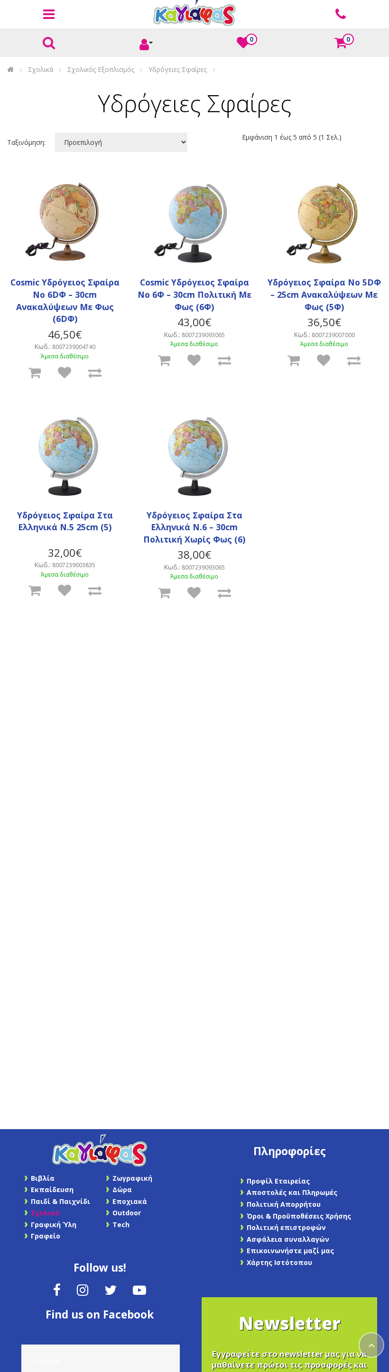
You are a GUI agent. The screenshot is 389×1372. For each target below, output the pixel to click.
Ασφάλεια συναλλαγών (288, 1239)
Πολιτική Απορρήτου (284, 1204)
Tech (121, 1224)
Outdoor (126, 1212)
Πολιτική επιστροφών (286, 1227)
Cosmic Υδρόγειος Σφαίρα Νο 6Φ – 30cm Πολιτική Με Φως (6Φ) (194, 294)
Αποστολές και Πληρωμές (292, 1192)
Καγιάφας (45, 1360)
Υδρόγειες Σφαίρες (177, 69)
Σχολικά (40, 69)
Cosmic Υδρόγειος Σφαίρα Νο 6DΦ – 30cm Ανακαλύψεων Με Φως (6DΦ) (65, 300)
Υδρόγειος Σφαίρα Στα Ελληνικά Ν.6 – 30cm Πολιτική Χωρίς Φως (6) (194, 527)
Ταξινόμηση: (26, 142)
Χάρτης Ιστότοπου (279, 1262)
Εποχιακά (129, 1201)
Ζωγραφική (132, 1178)
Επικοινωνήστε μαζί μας (290, 1250)
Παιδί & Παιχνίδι (60, 1201)
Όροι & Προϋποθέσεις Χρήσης (299, 1216)
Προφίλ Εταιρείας (278, 1180)
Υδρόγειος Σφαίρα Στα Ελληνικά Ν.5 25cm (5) (65, 521)
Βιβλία (43, 1178)
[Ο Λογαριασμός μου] (146, 43)
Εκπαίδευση (52, 1189)
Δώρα (122, 1189)
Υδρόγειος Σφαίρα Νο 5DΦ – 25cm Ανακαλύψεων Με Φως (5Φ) (324, 294)
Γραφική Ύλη (53, 1224)
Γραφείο (45, 1235)
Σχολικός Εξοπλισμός (100, 69)
